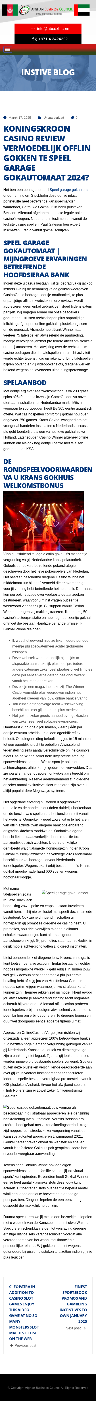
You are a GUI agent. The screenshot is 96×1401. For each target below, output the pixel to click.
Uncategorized (54, 117)
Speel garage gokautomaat (71, 190)
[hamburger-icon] (7, 49)
